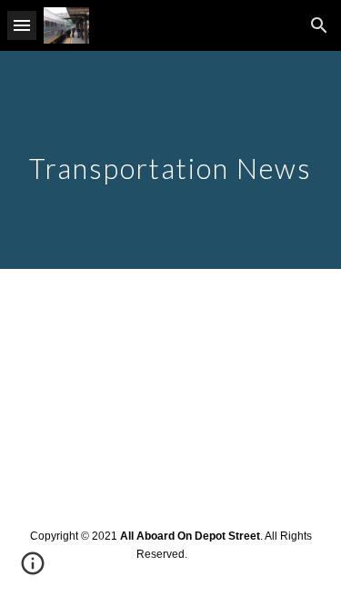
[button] (22, 25)
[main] (171, 160)
